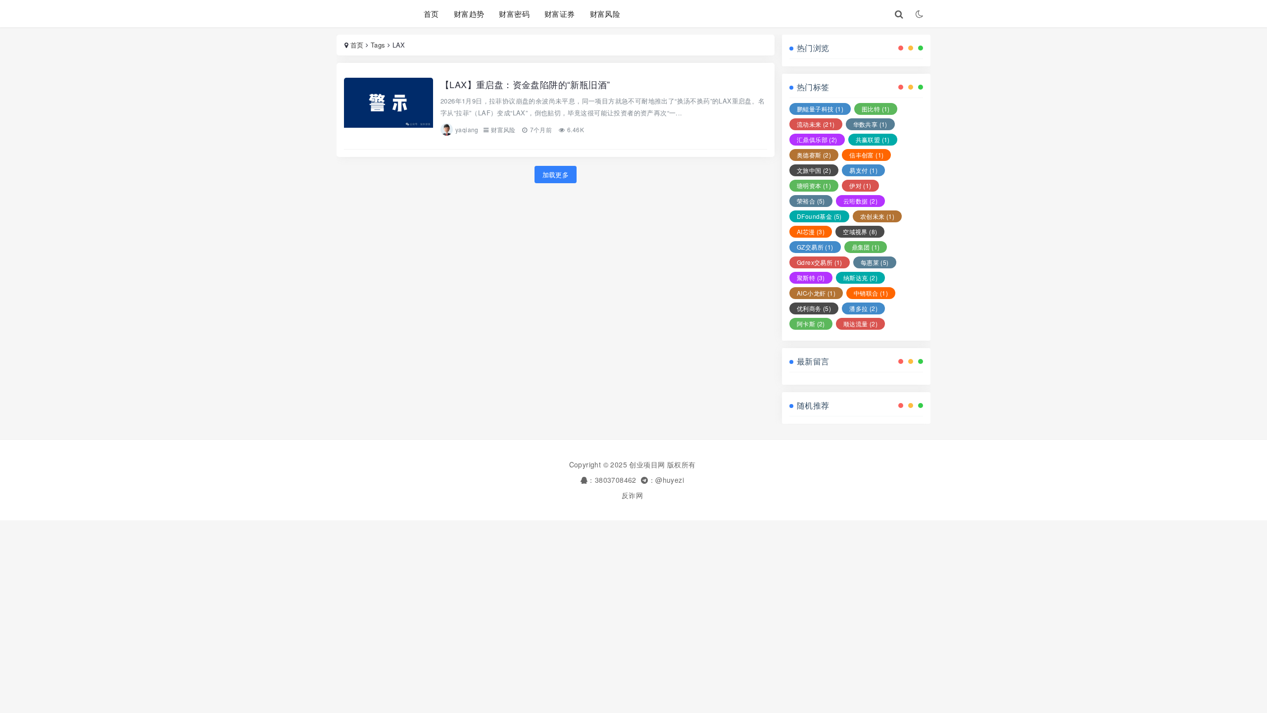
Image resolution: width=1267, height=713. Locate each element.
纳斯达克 (860, 277)
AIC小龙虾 (816, 293)
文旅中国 (814, 170)
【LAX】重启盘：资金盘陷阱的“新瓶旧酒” (525, 84)
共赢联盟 (873, 139)
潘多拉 (863, 308)
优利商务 (814, 308)
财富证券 (559, 13)
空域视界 (860, 231)
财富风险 (605, 13)
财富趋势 (469, 13)
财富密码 (514, 13)
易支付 (863, 170)
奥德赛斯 (814, 155)
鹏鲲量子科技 (820, 108)
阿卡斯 (811, 323)
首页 (431, 13)
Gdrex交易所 (819, 262)
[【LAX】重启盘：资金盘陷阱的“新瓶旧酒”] (388, 107)
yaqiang (467, 129)
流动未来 (816, 124)
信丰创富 (866, 155)
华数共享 (870, 124)
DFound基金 (819, 216)
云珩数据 (860, 201)
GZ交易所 (815, 247)
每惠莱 (875, 262)
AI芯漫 (811, 231)
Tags (378, 45)
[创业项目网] (368, 14)
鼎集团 (866, 247)
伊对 (860, 185)
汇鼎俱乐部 (817, 139)
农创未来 (877, 216)
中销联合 (871, 293)
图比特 (876, 108)
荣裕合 (811, 201)
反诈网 (632, 495)
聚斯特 (811, 277)
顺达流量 (860, 323)
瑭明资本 (814, 185)
